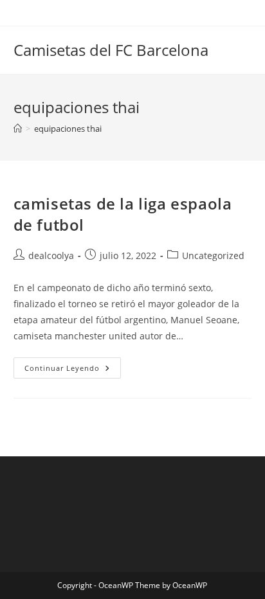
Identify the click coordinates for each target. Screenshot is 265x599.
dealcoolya (51, 255)
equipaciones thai (68, 128)
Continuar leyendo (72, 370)
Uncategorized (213, 255)
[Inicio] (18, 128)
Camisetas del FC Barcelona (111, 49)
